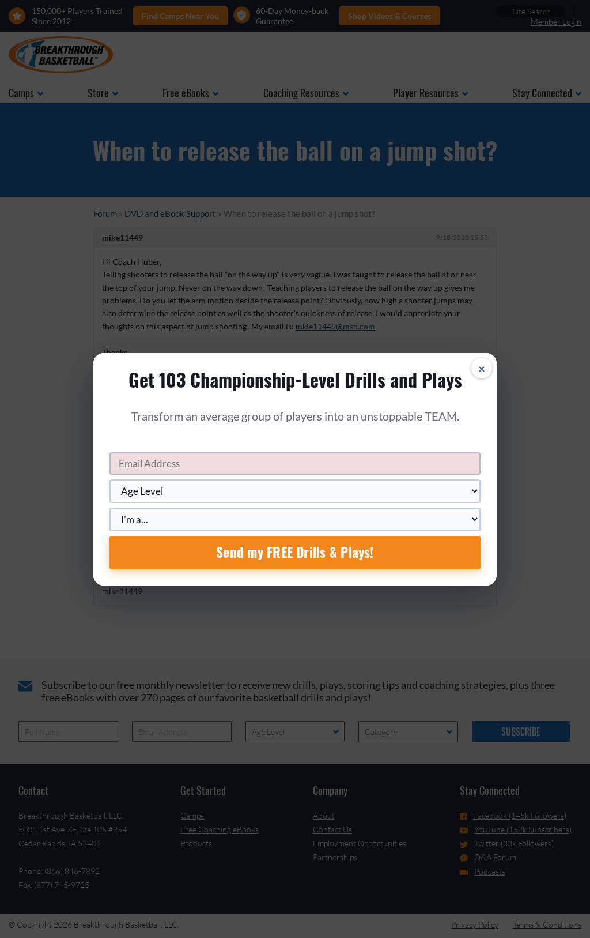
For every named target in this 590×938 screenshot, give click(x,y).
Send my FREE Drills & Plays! (294, 552)
